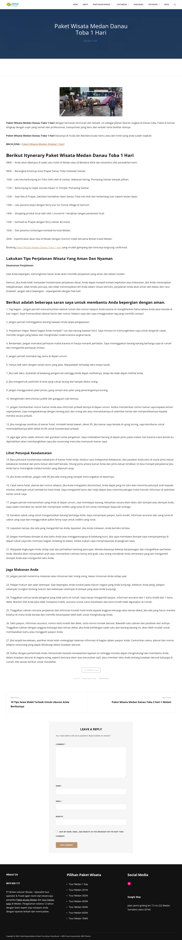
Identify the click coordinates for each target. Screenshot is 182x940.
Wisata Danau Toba (89, 678)
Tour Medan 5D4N (78, 906)
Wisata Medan (104, 678)
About (85, 4)
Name (59, 786)
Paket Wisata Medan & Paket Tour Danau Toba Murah (39, 936)
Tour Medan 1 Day (91, 670)
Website (59, 816)
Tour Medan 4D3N (78, 901)
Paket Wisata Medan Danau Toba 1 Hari (38, 247)
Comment (61, 744)
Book (166, 4)
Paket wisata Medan (26, 899)
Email (59, 801)
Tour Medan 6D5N (78, 912)
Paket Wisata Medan (101, 4)
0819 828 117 (13, 883)
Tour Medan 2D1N (78, 889)
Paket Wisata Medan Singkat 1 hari (43, 144)
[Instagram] (129, 883)
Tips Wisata (153, 4)
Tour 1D (76, 678)
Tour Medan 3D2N (78, 895)
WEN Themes (86, 936)
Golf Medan (122, 4)
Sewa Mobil (138, 4)
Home (75, 4)
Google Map (134, 896)
